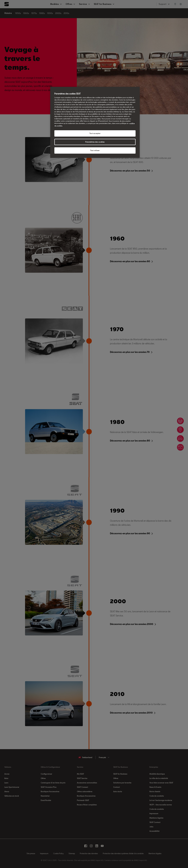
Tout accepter (94, 133)
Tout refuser (95, 150)
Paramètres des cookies (95, 142)
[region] (95, 122)
